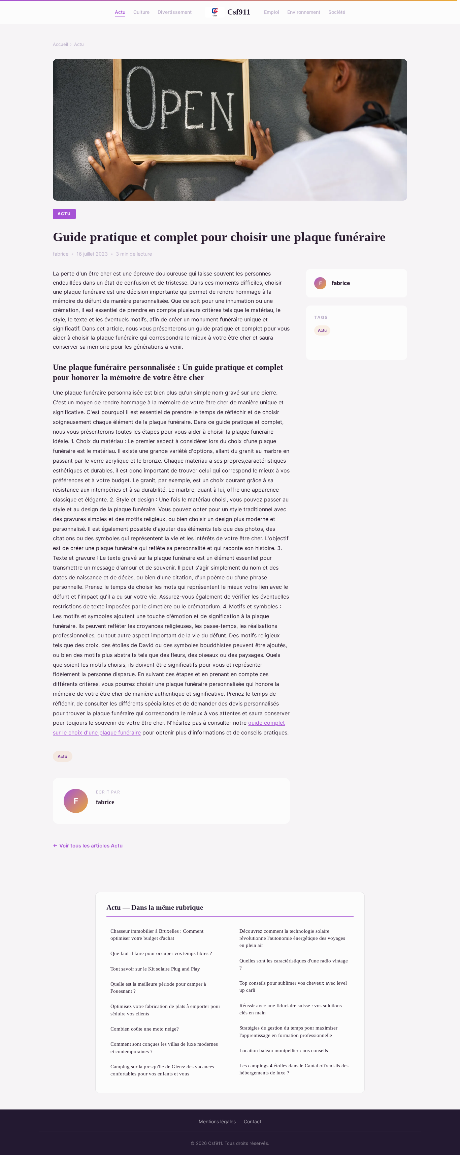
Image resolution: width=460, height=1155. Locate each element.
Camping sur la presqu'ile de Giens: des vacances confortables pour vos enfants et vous (162, 1070)
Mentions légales (217, 1121)
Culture (141, 12)
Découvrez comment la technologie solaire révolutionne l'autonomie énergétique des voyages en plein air (292, 938)
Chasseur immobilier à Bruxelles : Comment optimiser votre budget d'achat (156, 934)
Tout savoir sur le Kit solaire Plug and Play (155, 969)
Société (336, 12)
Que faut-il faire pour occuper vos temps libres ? (161, 953)
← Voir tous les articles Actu (88, 845)
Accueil (60, 44)
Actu (120, 12)
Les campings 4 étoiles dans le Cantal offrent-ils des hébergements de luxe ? (294, 1069)
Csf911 (239, 11)
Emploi (271, 12)
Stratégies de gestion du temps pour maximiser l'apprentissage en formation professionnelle (288, 1031)
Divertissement (175, 12)
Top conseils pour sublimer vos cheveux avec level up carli (293, 986)
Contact (252, 1121)
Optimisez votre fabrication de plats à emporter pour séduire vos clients (165, 1009)
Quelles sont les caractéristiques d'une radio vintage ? (293, 964)
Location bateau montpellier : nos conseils (283, 1050)
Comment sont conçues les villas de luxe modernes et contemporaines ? (164, 1047)
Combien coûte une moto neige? (144, 1029)
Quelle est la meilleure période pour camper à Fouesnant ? (158, 987)
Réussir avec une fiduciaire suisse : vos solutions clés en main (290, 1009)
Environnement (303, 12)
